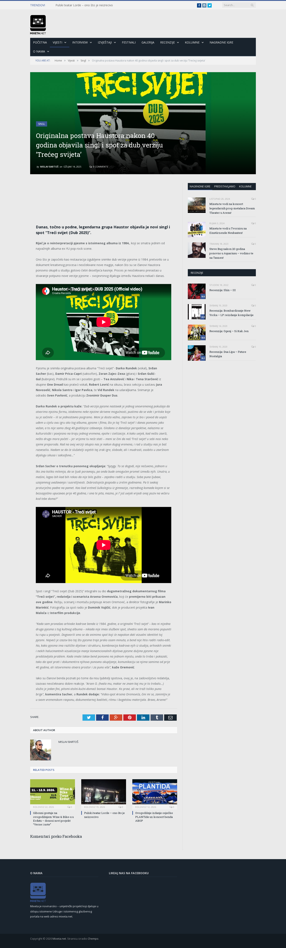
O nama (39, 51)
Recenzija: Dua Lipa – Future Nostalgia (227, 354)
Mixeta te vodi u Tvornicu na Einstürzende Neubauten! (228, 230)
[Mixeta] (38, 23)
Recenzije (167, 42)
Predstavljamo (224, 186)
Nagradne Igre (221, 42)
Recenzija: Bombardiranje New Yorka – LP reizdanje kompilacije (231, 313)
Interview (80, 42)
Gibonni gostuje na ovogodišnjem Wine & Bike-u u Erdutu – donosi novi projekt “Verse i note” (53, 818)
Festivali (129, 42)
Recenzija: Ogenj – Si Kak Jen (229, 331)
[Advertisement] (103, 194)
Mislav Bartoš (49, 166)
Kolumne (192, 42)
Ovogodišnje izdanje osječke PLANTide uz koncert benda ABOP (154, 816)
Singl (41, 124)
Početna (40, 42)
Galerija (148, 42)
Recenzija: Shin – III (222, 290)
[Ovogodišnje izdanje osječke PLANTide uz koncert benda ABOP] (154, 794)
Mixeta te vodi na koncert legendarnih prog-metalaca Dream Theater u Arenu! (232, 208)
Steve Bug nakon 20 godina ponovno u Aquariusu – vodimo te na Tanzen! (231, 253)
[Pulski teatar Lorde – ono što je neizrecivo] (103, 794)
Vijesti (57, 42)
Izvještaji (105, 42)
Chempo (93, 938)
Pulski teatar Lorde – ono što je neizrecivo (84, 5)
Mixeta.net (59, 938)
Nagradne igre (200, 186)
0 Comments (100, 166)
